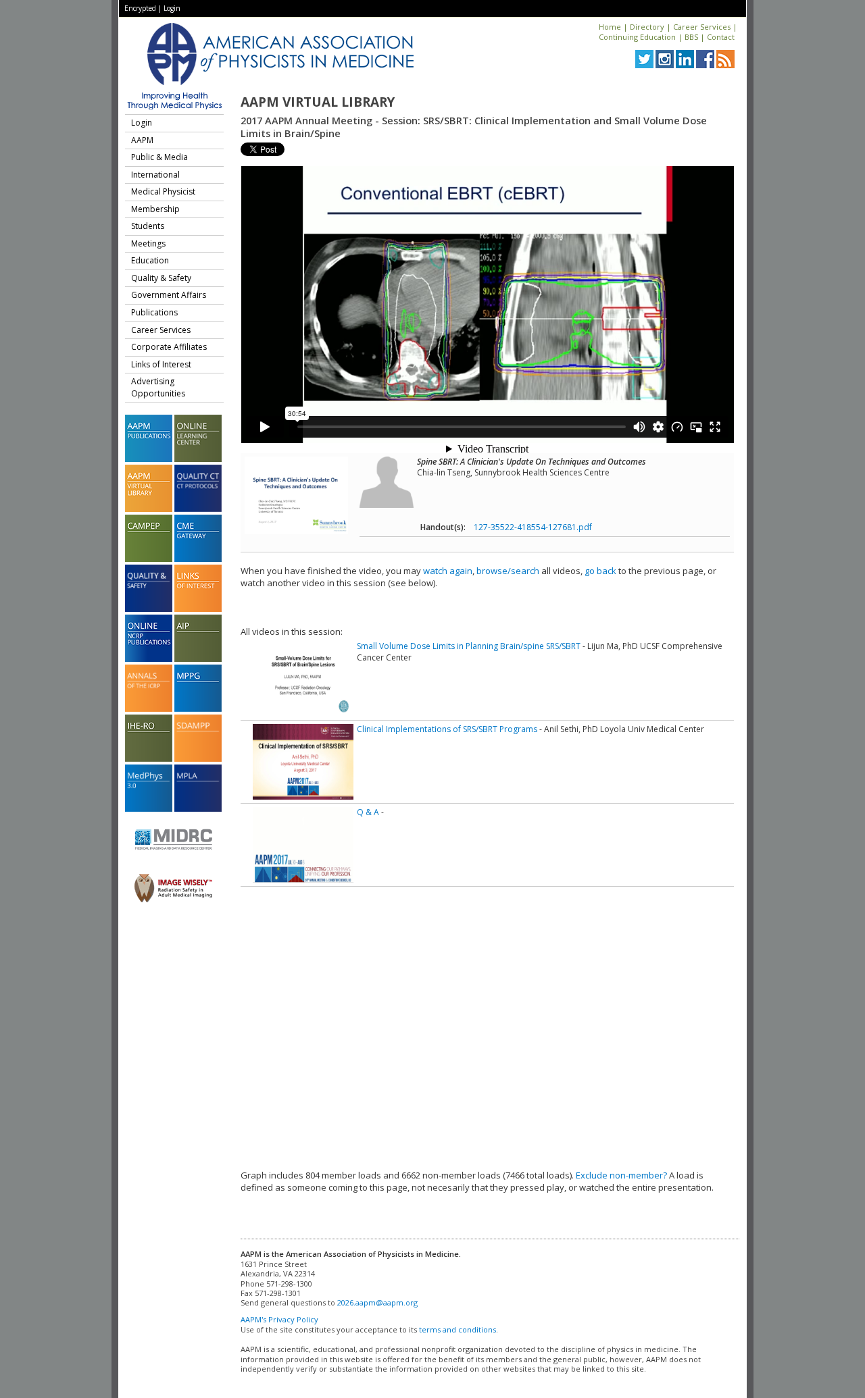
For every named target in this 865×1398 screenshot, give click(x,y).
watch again (447, 571)
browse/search (507, 571)
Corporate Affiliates (169, 347)
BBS (691, 37)
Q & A (368, 812)
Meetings (148, 243)
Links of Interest (161, 364)
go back (600, 571)
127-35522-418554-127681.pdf (533, 527)
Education (150, 260)
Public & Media (159, 157)
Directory (647, 27)
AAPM (142, 140)
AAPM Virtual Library (318, 102)
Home (610, 27)
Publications (154, 312)
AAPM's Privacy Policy (279, 1319)
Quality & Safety (161, 278)
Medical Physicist (163, 191)
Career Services (702, 27)
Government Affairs (168, 295)
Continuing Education (637, 37)
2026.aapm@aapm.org (377, 1302)
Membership (155, 209)
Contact (721, 37)
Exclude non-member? (621, 1175)
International (155, 174)
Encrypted (140, 8)
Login (172, 8)
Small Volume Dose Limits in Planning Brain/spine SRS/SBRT (468, 646)
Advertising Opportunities (158, 387)
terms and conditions (457, 1329)
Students (147, 226)
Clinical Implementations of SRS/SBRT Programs (447, 729)
